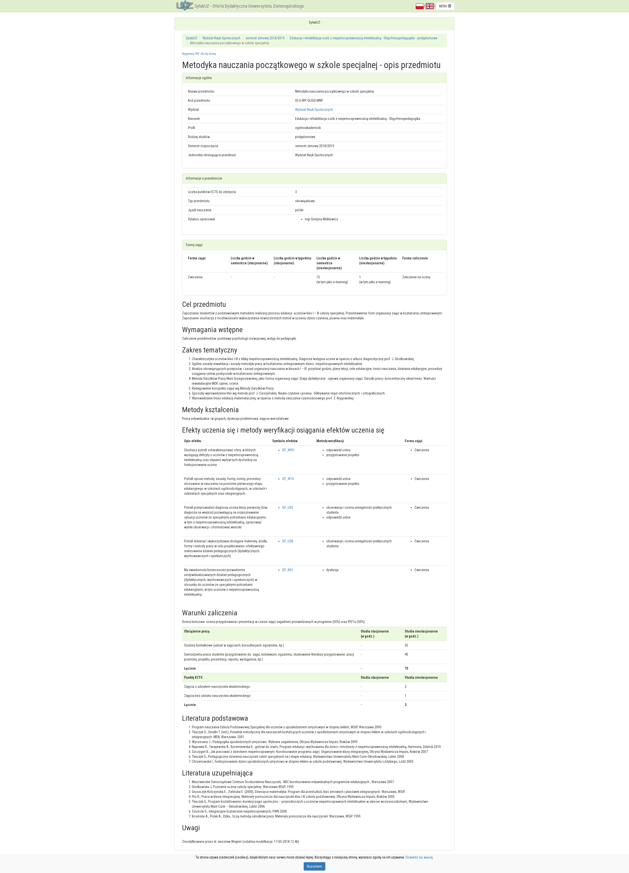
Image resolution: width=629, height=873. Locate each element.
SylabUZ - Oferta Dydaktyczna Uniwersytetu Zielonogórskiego (249, 6)
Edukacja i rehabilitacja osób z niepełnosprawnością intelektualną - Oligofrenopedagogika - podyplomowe (363, 38)
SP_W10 (288, 479)
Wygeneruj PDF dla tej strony (199, 54)
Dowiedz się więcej (419, 857)
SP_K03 (287, 570)
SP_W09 (288, 450)
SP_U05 (287, 507)
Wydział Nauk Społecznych (221, 38)
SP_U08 (287, 541)
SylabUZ (191, 38)
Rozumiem (314, 866)
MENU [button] (443, 6)
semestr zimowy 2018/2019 (265, 38)
